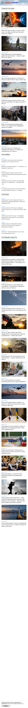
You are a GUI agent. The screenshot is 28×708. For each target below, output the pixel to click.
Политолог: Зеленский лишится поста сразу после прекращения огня (12, 232)
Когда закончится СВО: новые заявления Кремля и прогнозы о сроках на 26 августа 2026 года (13, 209)
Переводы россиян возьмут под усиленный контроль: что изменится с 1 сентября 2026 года (12, 182)
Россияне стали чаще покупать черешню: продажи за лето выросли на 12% (12, 160)
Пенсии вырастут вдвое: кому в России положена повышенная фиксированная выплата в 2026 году (13, 174)
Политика (5, 194)
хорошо (6, 705)
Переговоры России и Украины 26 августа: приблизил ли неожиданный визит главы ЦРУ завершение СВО (13, 201)
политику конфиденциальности (15, 703)
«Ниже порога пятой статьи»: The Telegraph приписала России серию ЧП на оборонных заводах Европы (12, 217)
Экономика (5, 154)
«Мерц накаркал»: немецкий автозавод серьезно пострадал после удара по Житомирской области (11, 225)
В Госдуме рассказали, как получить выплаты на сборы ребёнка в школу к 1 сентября (13, 189)
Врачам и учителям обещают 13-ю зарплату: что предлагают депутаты (14, 167)
